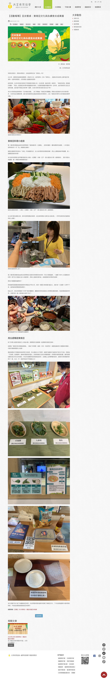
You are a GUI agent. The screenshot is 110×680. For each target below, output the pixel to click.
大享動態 (48, 7)
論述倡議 (76, 24)
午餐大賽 (68, 7)
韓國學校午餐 (61, 661)
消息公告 (76, 18)
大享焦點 (58, 7)
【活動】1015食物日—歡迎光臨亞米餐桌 (25, 609)
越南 (34, 24)
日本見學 (71, 664)
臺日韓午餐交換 (71, 670)
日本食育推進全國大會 (64, 672)
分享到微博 (103, 653)
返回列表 (38, 616)
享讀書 (73, 672)
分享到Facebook (103, 645)
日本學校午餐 (70, 658)
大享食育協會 (94, 656)
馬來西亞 (45, 24)
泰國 (57, 24)
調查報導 (76, 21)
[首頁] (19, 3)
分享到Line (103, 657)
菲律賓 (51, 24)
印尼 (39, 24)
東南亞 (21, 24)
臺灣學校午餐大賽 (62, 664)
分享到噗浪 (103, 661)
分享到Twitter (103, 649)
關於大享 (38, 7)
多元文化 (28, 24)
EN (100, 2)
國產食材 (88, 7)
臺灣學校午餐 (61, 658)
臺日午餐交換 (61, 670)
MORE (11, 645)
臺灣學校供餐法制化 (70, 667)
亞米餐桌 (15, 24)
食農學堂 (78, 7)
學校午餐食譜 (70, 661)
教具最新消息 (77, 27)
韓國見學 (60, 667)
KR (95, 2)
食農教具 (98, 7)
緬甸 (62, 24)
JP (98, 2)
